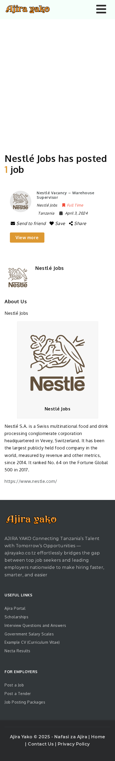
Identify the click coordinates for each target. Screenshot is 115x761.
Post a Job (14, 685)
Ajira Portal (15, 608)
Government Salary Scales (29, 634)
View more (27, 237)
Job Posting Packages (25, 702)
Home (98, 736)
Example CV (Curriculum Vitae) (32, 642)
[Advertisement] (57, 79)
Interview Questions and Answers (35, 625)
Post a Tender (18, 693)
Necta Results (17, 651)
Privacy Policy (74, 744)
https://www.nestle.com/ (31, 481)
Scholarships (16, 617)
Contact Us (41, 744)
